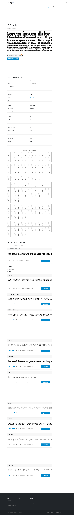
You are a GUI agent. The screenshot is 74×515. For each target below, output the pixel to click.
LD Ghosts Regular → (47, 6)
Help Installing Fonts (34, 502)
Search (63, 2)
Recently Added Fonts (11, 502)
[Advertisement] (29, 16)
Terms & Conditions (51, 512)
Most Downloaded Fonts (12, 505)
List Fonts (9, 500)
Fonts (59, 2)
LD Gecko (32, 97)
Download (46, 260)
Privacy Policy (57, 512)
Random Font (10, 503)
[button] (28, 285)
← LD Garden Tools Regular (12, 6)
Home (55, 2)
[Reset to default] (50, 246)
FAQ (31, 500)
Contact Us (32, 503)
